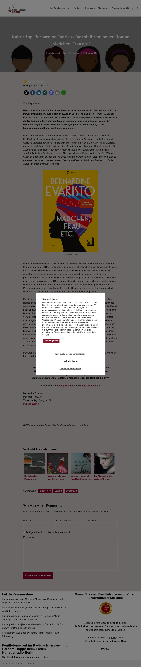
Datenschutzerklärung (71, 368)
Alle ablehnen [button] (70, 361)
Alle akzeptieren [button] (51, 341)
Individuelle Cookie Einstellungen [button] (70, 354)
